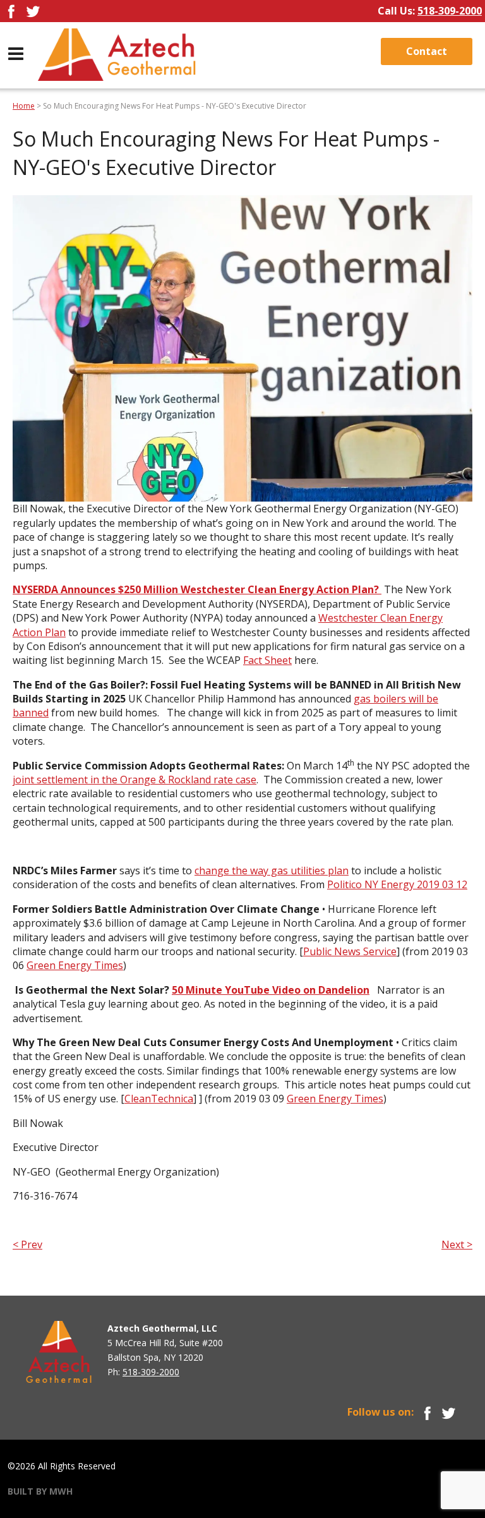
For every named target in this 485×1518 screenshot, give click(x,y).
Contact (426, 51)
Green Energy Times (75, 965)
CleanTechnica (158, 1098)
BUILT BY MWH (40, 1491)
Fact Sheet (267, 660)
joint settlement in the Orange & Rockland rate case (134, 779)
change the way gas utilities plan (272, 870)
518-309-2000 (449, 11)
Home (24, 105)
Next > (456, 1244)
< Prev (27, 1244)
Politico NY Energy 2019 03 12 (397, 884)
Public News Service (350, 951)
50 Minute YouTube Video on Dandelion (270, 990)
